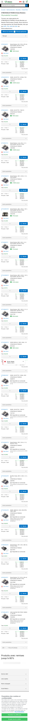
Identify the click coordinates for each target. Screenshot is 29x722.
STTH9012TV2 (4, 143)
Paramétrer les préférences (14, 714)
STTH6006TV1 (4, 242)
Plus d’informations (19, 711)
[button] (2, 2)
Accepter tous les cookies (14, 719)
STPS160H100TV (4, 376)
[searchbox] (13, 5)
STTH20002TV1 (5, 442)
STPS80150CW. (5, 544)
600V (11, 26)
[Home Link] (10, 2)
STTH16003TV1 (4, 309)
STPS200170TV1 (5, 77)
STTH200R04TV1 (5, 276)
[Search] (26, 5)
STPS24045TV (4, 110)
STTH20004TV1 (5, 176)
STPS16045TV (4, 409)
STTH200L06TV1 (5, 476)
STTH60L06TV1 (5, 612)
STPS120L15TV (4, 577)
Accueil (3, 9)
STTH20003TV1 (5, 342)
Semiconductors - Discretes (14, 9)
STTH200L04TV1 (5, 510)
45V (8, 26)
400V (4, 26)
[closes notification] (23, 361)
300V (16, 26)
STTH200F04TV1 (5, 209)
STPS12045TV (4, 44)
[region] (14, 707)
